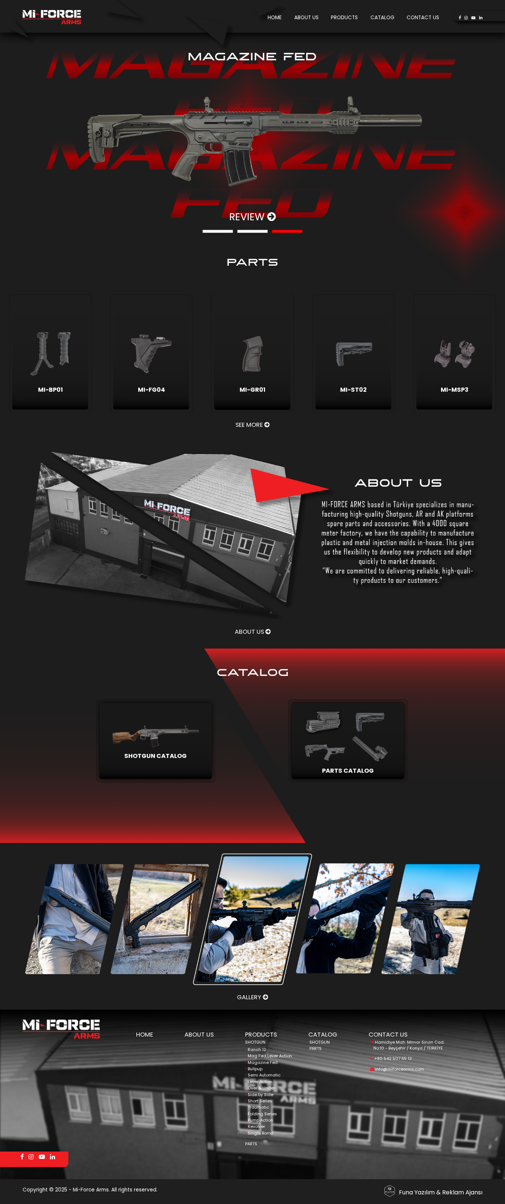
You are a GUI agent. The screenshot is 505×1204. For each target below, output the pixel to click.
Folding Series (262, 1114)
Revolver (256, 1126)
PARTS (251, 1144)
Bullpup (254, 1069)
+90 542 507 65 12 (392, 1058)
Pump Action (260, 1120)
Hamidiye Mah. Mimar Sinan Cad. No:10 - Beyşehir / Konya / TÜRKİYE (409, 1045)
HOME (275, 17)
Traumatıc (258, 1107)
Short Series (259, 1101)
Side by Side (260, 1095)
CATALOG (382, 17)
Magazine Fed (262, 1062)
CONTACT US (423, 17)
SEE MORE (249, 425)
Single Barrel (260, 1133)
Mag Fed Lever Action (269, 1056)
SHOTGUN (255, 1042)
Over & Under (261, 1088)
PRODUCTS (344, 17)
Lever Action (259, 1082)
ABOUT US (306, 17)
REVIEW (248, 217)
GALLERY (250, 997)
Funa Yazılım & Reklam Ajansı (440, 1192)
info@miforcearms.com (399, 1069)
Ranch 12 (256, 1049)
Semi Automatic (264, 1075)
